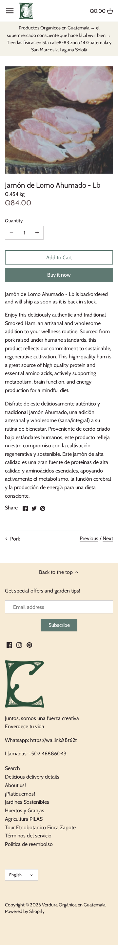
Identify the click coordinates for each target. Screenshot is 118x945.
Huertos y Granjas (24, 810)
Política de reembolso (29, 844)
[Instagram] (19, 644)
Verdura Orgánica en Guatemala (74, 905)
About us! (15, 785)
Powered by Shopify (25, 911)
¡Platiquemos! (20, 794)
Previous (89, 538)
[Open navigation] (10, 11)
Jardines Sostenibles (27, 802)
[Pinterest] (29, 644)
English (15, 874)
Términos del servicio (28, 836)
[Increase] (37, 232)
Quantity (14, 221)
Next (108, 538)
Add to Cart (59, 257)
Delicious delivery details (32, 777)
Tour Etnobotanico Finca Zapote (40, 827)
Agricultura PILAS (24, 819)
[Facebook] (9, 644)
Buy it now (59, 275)
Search (12, 768)
